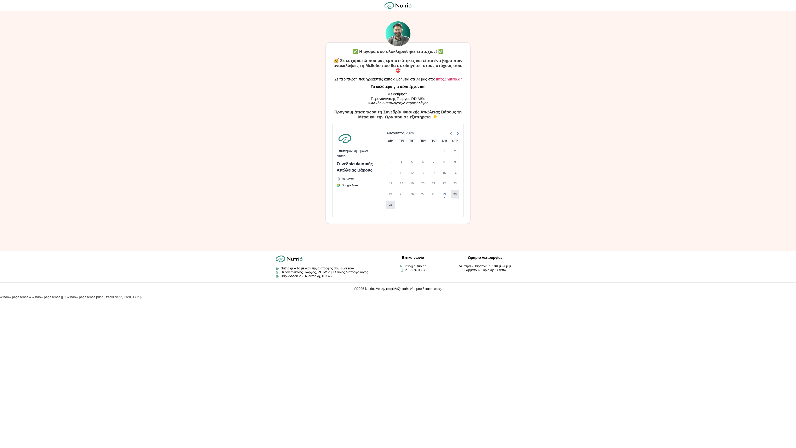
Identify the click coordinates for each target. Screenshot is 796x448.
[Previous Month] (449, 133)
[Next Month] (456, 133)
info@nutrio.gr (449, 79)
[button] (455, 194)
